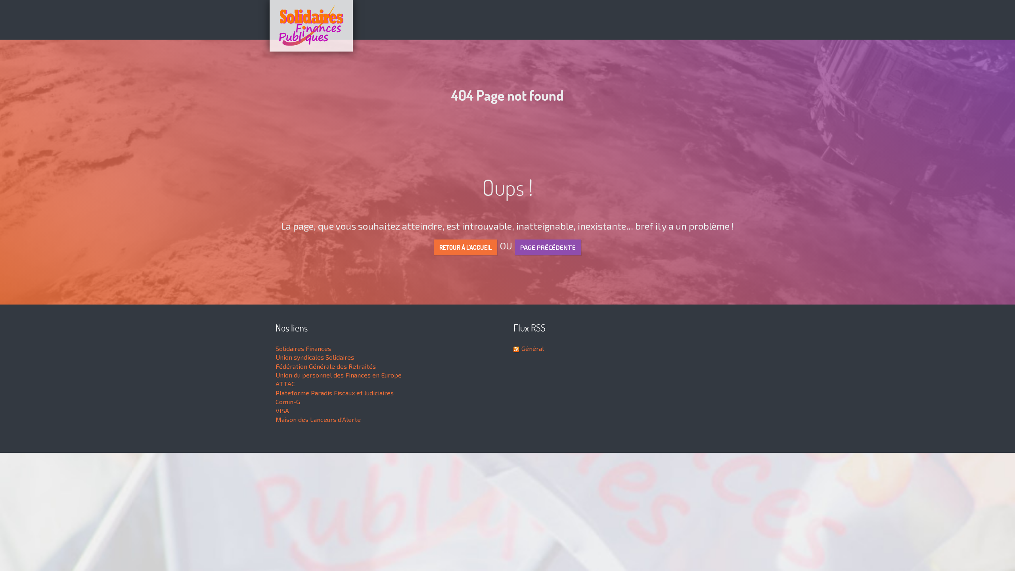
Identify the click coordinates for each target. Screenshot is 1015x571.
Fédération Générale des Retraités (326, 366)
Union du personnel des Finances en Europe (339, 375)
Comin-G (288, 401)
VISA (282, 410)
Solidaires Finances (303, 348)
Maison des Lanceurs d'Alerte (318, 419)
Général (532, 348)
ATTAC (285, 383)
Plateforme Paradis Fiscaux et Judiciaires (335, 393)
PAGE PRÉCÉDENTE (548, 247)
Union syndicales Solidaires (315, 357)
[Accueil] (507, 26)
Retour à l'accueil (465, 247)
